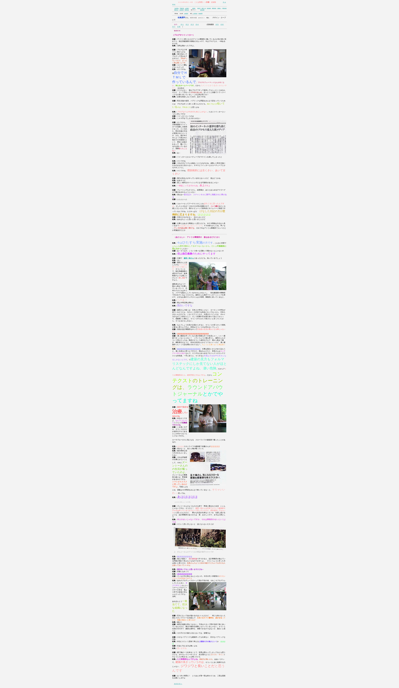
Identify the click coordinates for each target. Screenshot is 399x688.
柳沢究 (199, 8)
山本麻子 (187, 8)
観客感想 (202, 9)
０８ (178, 27)
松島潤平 (200, 13)
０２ (187, 24)
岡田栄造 (224, 8)
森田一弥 (204, 8)
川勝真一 (219, 8)
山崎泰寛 (181, 9)
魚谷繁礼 (177, 8)
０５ (217, 24)
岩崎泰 (193, 8)
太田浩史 (194, 13)
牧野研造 (187, 9)
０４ (197, 24)
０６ (222, 24)
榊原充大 (176, 9)
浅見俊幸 (209, 8)
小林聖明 (186, 13)
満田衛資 (214, 8)
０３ (192, 24)
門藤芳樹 (182, 8)
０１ (182, 24)
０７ (173, 27)
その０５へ (178, 684)
